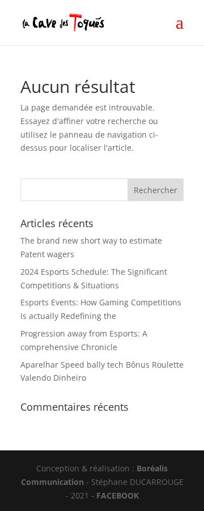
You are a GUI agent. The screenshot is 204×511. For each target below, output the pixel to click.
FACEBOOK (117, 495)
